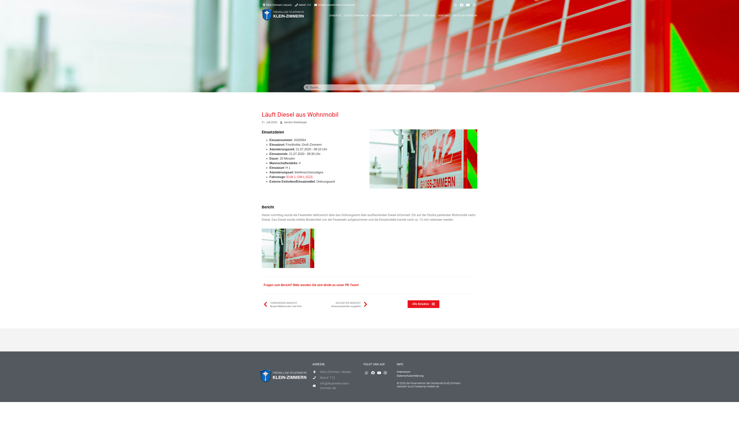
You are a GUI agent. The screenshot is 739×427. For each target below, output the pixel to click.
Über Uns (429, 15)
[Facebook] (462, 5)
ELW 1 (291, 177)
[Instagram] (474, 5)
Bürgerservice (410, 15)
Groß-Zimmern (382, 15)
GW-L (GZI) (305, 177)
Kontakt (444, 15)
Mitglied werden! (465, 15)
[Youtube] (468, 5)
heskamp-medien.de (427, 386)
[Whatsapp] (455, 5)
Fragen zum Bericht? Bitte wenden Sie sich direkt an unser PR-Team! (311, 285)
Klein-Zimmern (355, 15)
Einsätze (335, 15)
